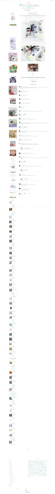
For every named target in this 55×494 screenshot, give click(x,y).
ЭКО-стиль (32, 475)
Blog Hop (37, 475)
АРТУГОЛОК (33, 461)
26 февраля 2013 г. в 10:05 (28, 114)
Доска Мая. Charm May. (14, 388)
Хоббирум (13, 428)
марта (10, 473)
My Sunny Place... (13, 301)
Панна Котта (41, 468)
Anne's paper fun (13, 207)
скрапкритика (13, 408)
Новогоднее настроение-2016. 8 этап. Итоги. (14, 372)
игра (28, 464)
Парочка (10, 476)
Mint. (14, 215)
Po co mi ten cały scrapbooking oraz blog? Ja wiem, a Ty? (14, 302)
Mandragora (22, 86)
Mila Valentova (22, 183)
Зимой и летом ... (11, 478)
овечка (34, 468)
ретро (41, 470)
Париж (46, 468)
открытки (36, 468)
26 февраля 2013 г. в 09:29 (26, 106)
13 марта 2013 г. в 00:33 (26, 174)
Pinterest (43, 77)
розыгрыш (44, 470)
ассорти (37, 461)
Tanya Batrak (22, 174)
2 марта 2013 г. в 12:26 (27, 161)
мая (10, 471)
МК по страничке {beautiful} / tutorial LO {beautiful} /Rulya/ (15, 317)
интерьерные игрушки (32, 464)
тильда (29, 473)
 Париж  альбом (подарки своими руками (33, 460)
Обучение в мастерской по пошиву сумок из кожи (14, 414)
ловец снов (30, 466)
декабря (10, 465)
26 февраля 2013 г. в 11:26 (25, 130)
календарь (40, 464)
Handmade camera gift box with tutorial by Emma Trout (14, 269)
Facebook (23, 77)
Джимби (13, 386)
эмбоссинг (35, 475)
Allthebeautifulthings (13, 205)
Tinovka (21, 130)
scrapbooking (37, 79)
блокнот (29, 462)
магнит (32, 466)
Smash (33, 476)
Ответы (22, 168)
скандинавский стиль (35, 471)
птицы (28, 470)
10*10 (40, 460)
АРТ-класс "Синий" (14, 424)
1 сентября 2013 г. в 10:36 (27, 183)
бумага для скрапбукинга (40, 462)
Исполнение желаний (13, 375)
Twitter (29, 77)
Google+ (33, 77)
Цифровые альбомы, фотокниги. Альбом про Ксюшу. (14, 376)
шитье (44, 474)
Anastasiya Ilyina (22, 102)
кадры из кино (37, 464)
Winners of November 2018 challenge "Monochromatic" (15, 324)
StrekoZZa (22, 110)
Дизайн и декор (13, 368)
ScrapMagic (13, 332)
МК (42, 466)
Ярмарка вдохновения (13, 438)
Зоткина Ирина (22, 98)
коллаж (43, 464)
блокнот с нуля (32, 462)
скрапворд (45, 471)
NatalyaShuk (22, 106)
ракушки (34, 470)
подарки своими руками (42, 469)
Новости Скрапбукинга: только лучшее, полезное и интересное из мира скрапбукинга (13, 393)
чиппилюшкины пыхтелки (13, 433)
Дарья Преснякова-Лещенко (24, 188)
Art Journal (13, 212)
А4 (45, 460)
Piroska (21, 94)
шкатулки (29, 475)
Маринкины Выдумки (13, 380)
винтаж (46, 462)
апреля (10, 472)
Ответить (22, 92)
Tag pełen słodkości (14, 278)
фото (43, 473)
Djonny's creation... (13, 239)
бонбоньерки (36, 462)
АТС (39, 461)
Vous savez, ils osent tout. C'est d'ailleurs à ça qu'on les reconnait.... (14, 289)
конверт (45, 464)
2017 (9, 461)
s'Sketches (40, 475)
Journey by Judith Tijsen (14, 251)
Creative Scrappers (13, 234)
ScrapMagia (13, 327)
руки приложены (13, 401)
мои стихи (45, 466)
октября (10, 467)
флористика (36, 473)
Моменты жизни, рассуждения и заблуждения (14, 381)
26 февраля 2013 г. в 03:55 (25, 94)
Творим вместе (13, 418)
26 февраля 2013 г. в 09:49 (26, 110)
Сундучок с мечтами (13, 413)
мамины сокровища (35, 466)
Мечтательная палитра (12, 477)
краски (31, 79)
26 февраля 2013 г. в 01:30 (26, 86)
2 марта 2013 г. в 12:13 (26, 156)
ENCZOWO (13, 246)
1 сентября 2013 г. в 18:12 (28, 193)
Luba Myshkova (22, 165)
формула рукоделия (40, 473)
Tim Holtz (13, 356)
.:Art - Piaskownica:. (13, 200)
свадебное (31, 471)
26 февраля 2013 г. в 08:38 (27, 102)
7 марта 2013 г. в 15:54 (26, 165)
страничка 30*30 (34, 79)
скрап (42, 471)
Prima (13, 320)
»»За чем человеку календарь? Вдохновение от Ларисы (14, 284)
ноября (10, 466)
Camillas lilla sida (13, 229)
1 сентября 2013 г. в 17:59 (30, 188)
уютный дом (33, 473)
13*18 (42, 460)
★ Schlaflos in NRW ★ (13, 440)
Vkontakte (38, 77)
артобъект (29, 461)
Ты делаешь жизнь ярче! (12, 479)
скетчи (39, 471)
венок (43, 462)
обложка (32, 468)
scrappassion (13, 337)
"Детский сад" (33, 17)
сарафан (29, 471)
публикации (31, 470)
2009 (9, 486)
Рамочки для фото (38, 470)
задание (30, 79)
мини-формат (39, 466)
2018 (9, 460)
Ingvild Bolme (13, 268)
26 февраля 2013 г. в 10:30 (28, 126)
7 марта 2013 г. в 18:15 (29, 169)
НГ (44, 467)
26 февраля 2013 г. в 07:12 (27, 98)
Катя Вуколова (22, 156)
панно (44, 468)
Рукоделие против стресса (13, 394)
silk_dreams (31, 476)
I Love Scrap (13, 265)
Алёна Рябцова (22, 114)
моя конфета (30, 467)
